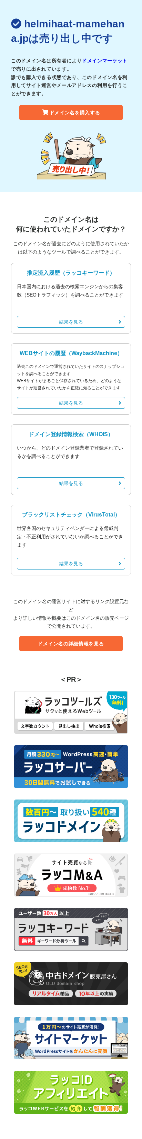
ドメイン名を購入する (75, 112)
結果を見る (71, 322)
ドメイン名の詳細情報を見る (71, 643)
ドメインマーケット (105, 60)
